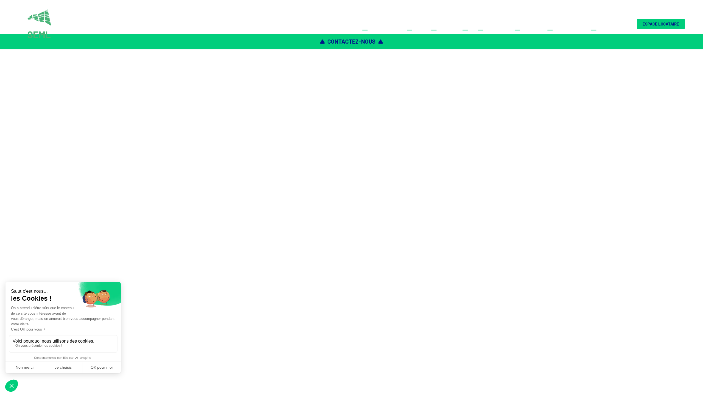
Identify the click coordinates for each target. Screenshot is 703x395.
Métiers (415, 24)
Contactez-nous (609, 24)
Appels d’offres (566, 24)
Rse (467, 24)
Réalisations (492, 24)
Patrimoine (443, 24)
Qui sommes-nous (381, 24)
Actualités (527, 24)
